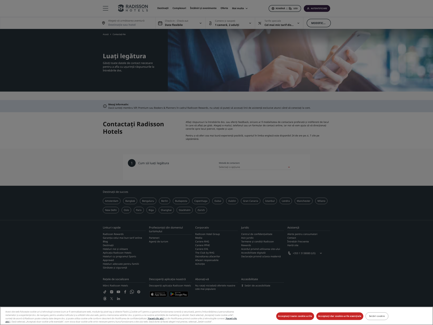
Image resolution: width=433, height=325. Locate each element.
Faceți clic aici (156, 318)
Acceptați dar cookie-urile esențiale (339, 316)
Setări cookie (377, 316)
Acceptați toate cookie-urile (295, 316)
